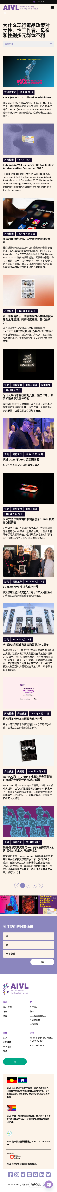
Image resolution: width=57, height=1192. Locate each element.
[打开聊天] (49, 1184)
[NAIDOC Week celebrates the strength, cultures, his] (28, 904)
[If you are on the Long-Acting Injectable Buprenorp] (47, 904)
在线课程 (7, 1042)
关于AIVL (34, 1007)
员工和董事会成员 (38, 1016)
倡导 (32, 1011)
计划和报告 (35, 1020)
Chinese (40, 1)
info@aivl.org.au (37, 1045)
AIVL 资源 (7, 1007)
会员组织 (34, 1024)
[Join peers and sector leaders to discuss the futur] (9, 904)
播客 (5, 1016)
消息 (5, 1011)
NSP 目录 (7, 1046)
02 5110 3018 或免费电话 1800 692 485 (41, 1039)
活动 (5, 1038)
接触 (5, 1051)
